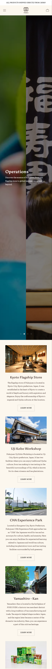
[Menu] (4, 10)
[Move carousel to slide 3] (27, 334)
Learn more (26, 557)
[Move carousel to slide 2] (24, 334)
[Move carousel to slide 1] (20, 334)
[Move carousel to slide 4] (31, 334)
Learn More (26, 408)
